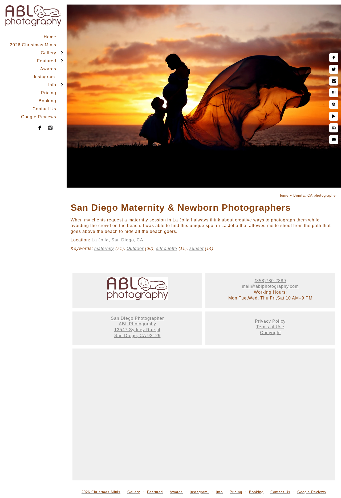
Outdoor (135, 248)
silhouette (166, 248)
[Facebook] (39, 127)
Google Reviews (38, 117)
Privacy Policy (270, 321)
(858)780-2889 (270, 280)
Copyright (270, 332)
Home (50, 37)
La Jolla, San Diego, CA (117, 240)
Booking (47, 101)
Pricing (48, 93)
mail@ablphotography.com (270, 286)
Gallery (48, 53)
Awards (48, 69)
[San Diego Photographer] (137, 298)
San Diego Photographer (137, 318)
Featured (46, 61)
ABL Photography (137, 324)
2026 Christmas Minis (33, 45)
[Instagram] (50, 127)
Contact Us (44, 109)
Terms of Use (270, 327)
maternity (104, 248)
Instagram (45, 77)
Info (52, 85)
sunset (196, 248)
